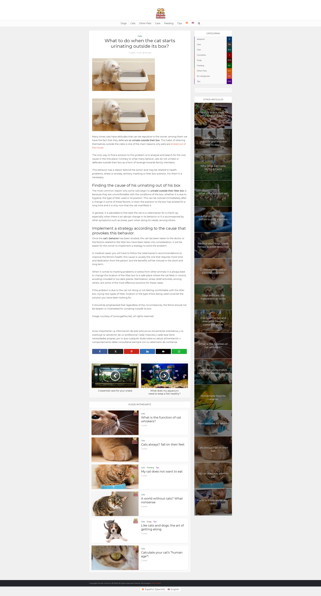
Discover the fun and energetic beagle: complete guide (213, 321)
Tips (179, 23)
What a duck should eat (213, 193)
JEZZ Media (156, 583)
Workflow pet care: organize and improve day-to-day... (213, 141)
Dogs (124, 23)
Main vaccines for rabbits (213, 423)
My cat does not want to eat (162, 471)
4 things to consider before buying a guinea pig (213, 219)
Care (157, 23)
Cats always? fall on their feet (162, 444)
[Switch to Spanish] (187, 22)
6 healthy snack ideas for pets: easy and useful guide (213, 115)
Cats (132, 23)
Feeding (168, 23)
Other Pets (145, 23)
